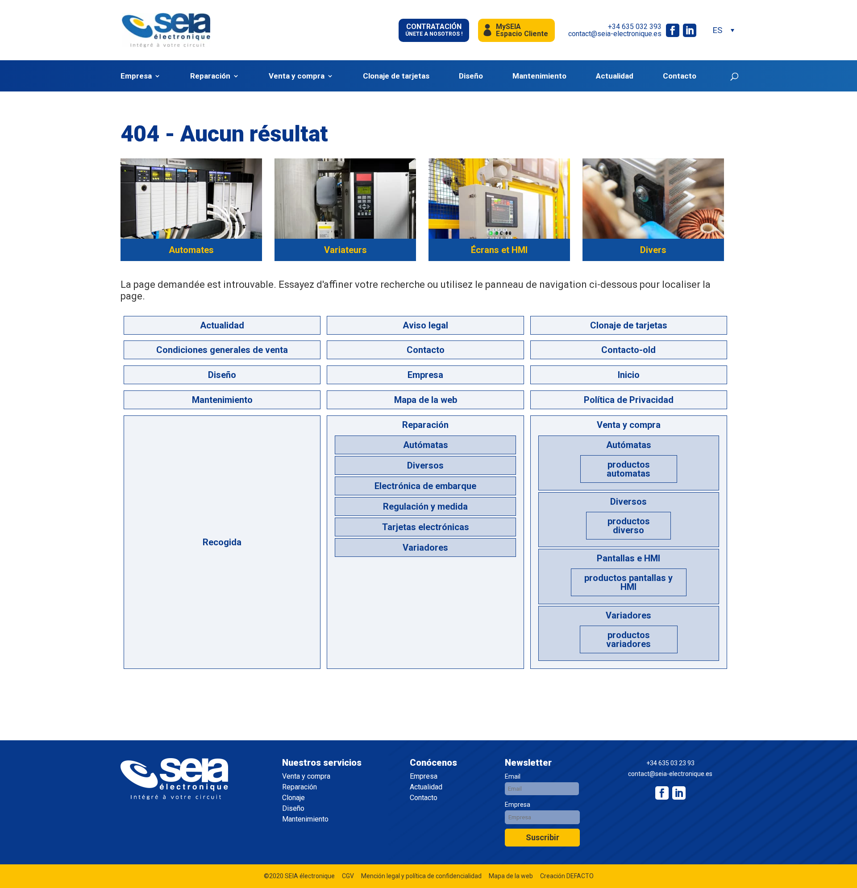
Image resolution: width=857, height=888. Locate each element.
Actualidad (614, 76)
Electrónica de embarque (425, 486)
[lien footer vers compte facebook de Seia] (662, 793)
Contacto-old (628, 349)
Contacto (679, 76)
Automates (191, 250)
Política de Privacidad (629, 399)
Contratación (433, 29)
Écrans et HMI (499, 250)
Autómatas (425, 445)
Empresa (136, 76)
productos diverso (628, 525)
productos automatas (628, 469)
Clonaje (293, 798)
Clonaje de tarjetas (396, 76)
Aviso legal (425, 325)
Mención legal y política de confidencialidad (421, 876)
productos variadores (628, 639)
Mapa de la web (425, 399)
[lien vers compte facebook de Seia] (672, 30)
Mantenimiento (539, 76)
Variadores (425, 547)
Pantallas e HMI (628, 558)
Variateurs (345, 250)
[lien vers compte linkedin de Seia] (689, 30)
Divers (653, 250)
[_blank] (679, 793)
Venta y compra (296, 76)
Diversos (425, 465)
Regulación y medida (425, 506)
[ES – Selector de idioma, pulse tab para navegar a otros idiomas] (723, 30)
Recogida (222, 542)
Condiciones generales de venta (222, 349)
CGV (348, 876)
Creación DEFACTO (567, 876)
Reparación (210, 76)
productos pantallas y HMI (628, 582)
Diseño (471, 76)
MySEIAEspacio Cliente (522, 30)
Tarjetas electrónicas (425, 527)
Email (512, 776)
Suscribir (542, 837)
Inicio (629, 374)
